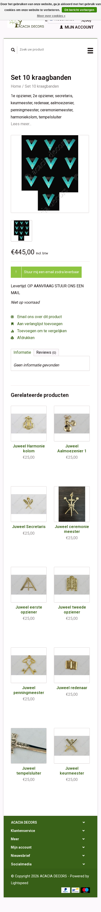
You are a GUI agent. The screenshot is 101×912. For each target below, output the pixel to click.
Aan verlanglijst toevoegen (39, 323)
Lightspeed (19, 883)
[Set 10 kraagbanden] (50, 174)
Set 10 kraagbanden (42, 86)
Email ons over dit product (39, 316)
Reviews (46, 352)
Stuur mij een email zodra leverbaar (51, 272)
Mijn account (79, 27)
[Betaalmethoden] (66, 890)
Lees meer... (21, 124)
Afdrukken (25, 337)
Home (16, 86)
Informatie (22, 352)
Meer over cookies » (51, 16)
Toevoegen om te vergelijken (41, 331)
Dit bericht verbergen (79, 10)
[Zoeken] (13, 50)
